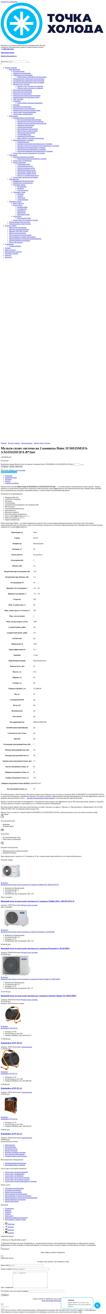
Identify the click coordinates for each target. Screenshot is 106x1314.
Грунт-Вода (17, 216)
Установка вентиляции (13, 1190)
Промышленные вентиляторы (23, 118)
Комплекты (21, 211)
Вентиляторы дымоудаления (27, 131)
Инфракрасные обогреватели (23, 181)
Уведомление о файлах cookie (15, 1219)
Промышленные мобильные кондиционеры (28, 79)
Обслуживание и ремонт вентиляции (22, 237)
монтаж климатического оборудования (41, 798)
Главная (3, 443)
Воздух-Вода (17, 205)
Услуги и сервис (10, 226)
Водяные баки (22, 207)
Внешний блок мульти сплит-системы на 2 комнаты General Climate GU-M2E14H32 (30, 979)
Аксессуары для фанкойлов (23, 114)
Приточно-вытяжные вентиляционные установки (35, 151)
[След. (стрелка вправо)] (4, 1308)
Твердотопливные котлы (26, 168)
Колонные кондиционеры (22, 94)
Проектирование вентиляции (19, 240)
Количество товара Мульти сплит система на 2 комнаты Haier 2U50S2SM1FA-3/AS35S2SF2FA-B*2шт (37, 464)
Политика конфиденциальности (16, 1218)
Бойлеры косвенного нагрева (23, 157)
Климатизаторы (18, 71)
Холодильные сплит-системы (19, 222)
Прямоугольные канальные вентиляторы (31, 123)
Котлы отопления (19, 162)
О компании (9, 244)
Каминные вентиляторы (26, 136)
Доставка (8, 479)
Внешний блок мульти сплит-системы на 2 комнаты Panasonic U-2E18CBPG (28, 932)
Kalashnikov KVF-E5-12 (9, 1119)
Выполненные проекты (13, 252)
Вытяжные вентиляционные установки (31, 147)
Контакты (8, 257)
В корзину (5, 466)
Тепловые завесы (19, 185)
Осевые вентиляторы (24, 127)
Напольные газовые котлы (26, 173)
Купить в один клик (16, 466)
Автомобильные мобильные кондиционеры (28, 80)
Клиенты (8, 1212)
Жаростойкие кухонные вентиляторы (30, 138)
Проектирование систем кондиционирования (25, 239)
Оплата (7, 481)
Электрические (22, 190)
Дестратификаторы (24, 134)
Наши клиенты (10, 250)
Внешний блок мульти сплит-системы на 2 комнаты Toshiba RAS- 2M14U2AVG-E (30, 884)
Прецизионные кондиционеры (24, 108)
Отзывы (8, 248)
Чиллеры (16, 105)
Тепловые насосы (15, 201)
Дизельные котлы (23, 164)
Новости (8, 255)
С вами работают (15, 246)
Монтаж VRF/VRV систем (18, 231)
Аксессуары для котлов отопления (25, 177)
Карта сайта (9, 1216)
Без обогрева (21, 186)
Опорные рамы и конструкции (20, 224)
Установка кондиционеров (14, 1188)
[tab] (55, 476)
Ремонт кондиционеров (17, 233)
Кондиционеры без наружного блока (26, 97)
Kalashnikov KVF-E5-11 (9, 1073)
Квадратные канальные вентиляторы (30, 121)
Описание (8, 476)
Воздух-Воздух (18, 203)
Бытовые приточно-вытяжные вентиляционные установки (38, 146)
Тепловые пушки (19, 192)
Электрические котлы (25, 166)
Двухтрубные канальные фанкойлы (29, 103)
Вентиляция (13, 116)
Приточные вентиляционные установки (31, 149)
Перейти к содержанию (9, 2)
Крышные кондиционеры (22, 107)
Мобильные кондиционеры (23, 75)
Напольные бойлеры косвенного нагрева (31, 159)
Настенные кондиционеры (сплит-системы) (28, 82)
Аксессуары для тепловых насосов (25, 220)
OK (80, 1312)
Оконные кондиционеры (22, 73)
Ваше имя (4, 1265)
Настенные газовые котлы (26, 172)
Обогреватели (14, 179)
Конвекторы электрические (23, 183)
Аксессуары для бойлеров (22, 160)
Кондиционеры (14, 69)
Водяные (20, 188)
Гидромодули (22, 209)
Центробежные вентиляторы (27, 129)
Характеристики (11, 477)
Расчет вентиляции (16, 242)
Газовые (20, 196)
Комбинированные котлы (26, 170)
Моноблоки (21, 212)
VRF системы (18, 99)
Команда (8, 1210)
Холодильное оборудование (15, 1154)
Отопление (13, 155)
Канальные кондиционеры (22, 92)
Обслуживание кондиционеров (20, 235)
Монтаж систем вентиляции (19, 229)
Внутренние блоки (24, 218)
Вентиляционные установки (23, 140)
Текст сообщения (7, 1287)
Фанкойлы (17, 101)
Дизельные (21, 198)
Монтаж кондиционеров (17, 227)
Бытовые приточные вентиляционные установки (34, 144)
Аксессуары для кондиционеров (24, 112)
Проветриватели (23, 142)
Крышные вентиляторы (25, 125)
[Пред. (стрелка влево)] (1, 1308)
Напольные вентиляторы (26, 133)
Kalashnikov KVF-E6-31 (9, 1028)
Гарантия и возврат (12, 483)
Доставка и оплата (11, 253)
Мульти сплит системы (21, 84)
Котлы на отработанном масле (28, 175)
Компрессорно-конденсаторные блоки (26, 110)
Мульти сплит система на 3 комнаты (30, 88)
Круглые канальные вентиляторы (29, 120)
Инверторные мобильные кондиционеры (31, 77)
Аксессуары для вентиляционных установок (29, 153)
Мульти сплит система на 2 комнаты (30, 86)
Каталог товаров (11, 67)
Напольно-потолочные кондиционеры (26, 95)
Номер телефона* (7, 1269)
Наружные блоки (23, 214)
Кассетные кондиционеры (22, 90)
